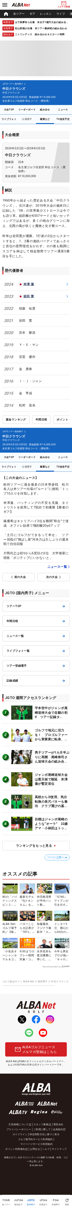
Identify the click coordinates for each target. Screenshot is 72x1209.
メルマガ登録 (64, 7)
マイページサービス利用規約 (36, 1144)
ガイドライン (20, 1134)
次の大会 (52, 576)
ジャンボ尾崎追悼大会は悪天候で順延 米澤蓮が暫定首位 (51, 779)
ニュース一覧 (57, 567)
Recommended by (52, 966)
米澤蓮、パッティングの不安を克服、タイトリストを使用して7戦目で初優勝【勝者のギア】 (36, 507)
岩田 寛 (28, 296)
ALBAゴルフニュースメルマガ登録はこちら (39, 1049)
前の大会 (20, 576)
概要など (45, 119)
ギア (32, 13)
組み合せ (45, 109)
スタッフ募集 (41, 1124)
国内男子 (43, 981)
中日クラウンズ (18, 155)
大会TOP (9, 109)
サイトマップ (59, 1149)
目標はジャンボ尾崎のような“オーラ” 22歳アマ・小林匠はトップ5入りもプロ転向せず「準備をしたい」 (52, 828)
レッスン (46, 13)
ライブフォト (9, 119)
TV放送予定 (63, 119)
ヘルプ (46, 1149)
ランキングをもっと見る (34, 845)
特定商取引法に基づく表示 (44, 1134)
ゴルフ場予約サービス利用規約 (35, 1139)
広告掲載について (18, 1124)
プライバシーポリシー (18, 1129)
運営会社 (58, 1124)
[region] (36, 14)
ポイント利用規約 (15, 1149)
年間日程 (41, 419)
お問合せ (35, 1149)
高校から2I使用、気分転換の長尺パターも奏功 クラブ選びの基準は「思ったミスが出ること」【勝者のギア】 (51, 806)
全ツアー (19, 13)
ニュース (63, 109)
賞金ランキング (16, 419)
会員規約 (58, 1129)
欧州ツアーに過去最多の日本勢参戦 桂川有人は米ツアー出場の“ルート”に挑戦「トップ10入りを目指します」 (36, 489)
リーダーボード (27, 109)
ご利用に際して (42, 1129)
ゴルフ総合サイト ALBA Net (18, 981)
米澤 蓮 (28, 284)
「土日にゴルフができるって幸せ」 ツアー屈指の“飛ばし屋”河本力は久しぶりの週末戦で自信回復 (36, 539)
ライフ (60, 13)
